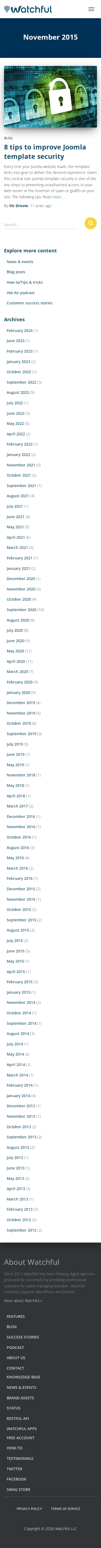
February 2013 (20, 1209)
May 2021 (15, 526)
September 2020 (21, 609)
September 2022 (21, 382)
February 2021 (20, 557)
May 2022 (15, 423)
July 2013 (15, 1157)
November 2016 (21, 826)
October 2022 (19, 371)
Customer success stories (30, 302)
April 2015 (16, 971)
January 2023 (18, 361)
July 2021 (15, 506)
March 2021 (17, 547)
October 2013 (19, 1126)
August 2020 (18, 620)
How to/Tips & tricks (25, 282)
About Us (16, 1357)
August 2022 (18, 392)
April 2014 (16, 1064)
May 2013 (15, 1178)
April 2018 (16, 795)
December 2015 (21, 888)
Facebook (16, 1479)
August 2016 (18, 847)
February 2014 (20, 1085)
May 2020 (15, 650)
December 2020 (21, 578)
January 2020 (18, 692)
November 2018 (21, 774)
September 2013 (21, 1136)
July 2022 (15, 402)
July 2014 (15, 1043)
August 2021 (18, 495)
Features (16, 1316)
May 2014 (15, 1054)
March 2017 (17, 806)
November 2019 (21, 713)
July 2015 (15, 940)
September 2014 (21, 1023)
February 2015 (20, 981)
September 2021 (21, 485)
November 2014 (21, 1002)
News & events (20, 261)
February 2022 (20, 444)
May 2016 (15, 857)
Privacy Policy (29, 1508)
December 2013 (21, 1105)
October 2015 (19, 909)
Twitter (14, 1468)
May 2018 (15, 785)
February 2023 (20, 351)
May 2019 (15, 764)
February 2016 (20, 878)
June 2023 (16, 340)
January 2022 (18, 454)
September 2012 (21, 1230)
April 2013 (16, 1188)
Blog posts (16, 271)
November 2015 (21, 899)
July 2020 (15, 630)
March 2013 (17, 1199)
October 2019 (19, 723)
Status (13, 1408)
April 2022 (16, 433)
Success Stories (23, 1337)
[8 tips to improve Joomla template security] (50, 97)
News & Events (21, 1387)
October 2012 (19, 1219)
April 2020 (16, 661)
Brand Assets (20, 1397)
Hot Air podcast (20, 292)
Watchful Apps (22, 1428)
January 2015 (18, 992)
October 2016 (19, 837)
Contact (15, 1368)
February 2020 (20, 682)
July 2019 (15, 744)
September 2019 (21, 733)
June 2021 (16, 516)
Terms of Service (65, 1508)
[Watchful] (30, 9)
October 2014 (19, 1012)
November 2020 (21, 589)
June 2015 (16, 951)
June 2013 (16, 1168)
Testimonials (20, 1458)
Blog (8, 138)
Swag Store (18, 1489)
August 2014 (18, 1033)
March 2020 (17, 671)
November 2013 (21, 1116)
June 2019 (16, 754)
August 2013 (18, 1147)
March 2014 (17, 1075)
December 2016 (21, 816)
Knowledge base (23, 1376)
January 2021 (18, 568)
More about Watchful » (23, 1300)
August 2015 (18, 930)
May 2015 (15, 961)
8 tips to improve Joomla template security (45, 151)
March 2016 (17, 868)
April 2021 (16, 537)
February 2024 (20, 330)
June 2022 (16, 413)
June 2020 (16, 640)
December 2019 (21, 702)
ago (40, 205)
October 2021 (19, 475)
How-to (14, 1447)
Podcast (15, 1347)
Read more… (53, 196)
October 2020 (19, 599)
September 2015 (21, 919)
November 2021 (21, 465)
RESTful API (18, 1418)
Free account (20, 1437)
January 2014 (18, 1095)
